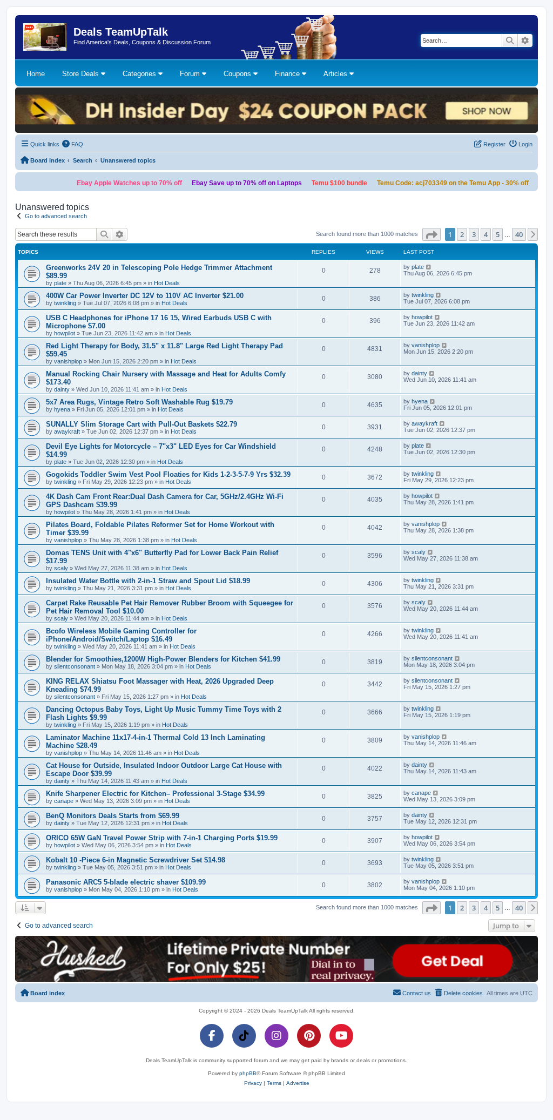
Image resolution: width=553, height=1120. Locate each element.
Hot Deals (167, 283)
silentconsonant (74, 666)
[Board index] (45, 37)
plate (60, 283)
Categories (140, 74)
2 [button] (462, 234)
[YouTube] (341, 1036)
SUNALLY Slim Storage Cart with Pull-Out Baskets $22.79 (141, 424)
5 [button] (498, 234)
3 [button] (474, 234)
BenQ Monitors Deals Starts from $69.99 (112, 816)
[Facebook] (212, 1036)
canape (63, 801)
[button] (431, 234)
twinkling (65, 303)
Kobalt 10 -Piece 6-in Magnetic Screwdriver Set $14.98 (135, 860)
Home (35, 74)
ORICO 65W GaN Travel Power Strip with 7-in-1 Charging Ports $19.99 (162, 838)
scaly (61, 568)
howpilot (64, 333)
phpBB (248, 1073)
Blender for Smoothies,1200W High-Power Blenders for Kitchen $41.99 (163, 659)
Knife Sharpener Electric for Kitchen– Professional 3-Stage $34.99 (155, 794)
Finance (288, 74)
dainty (62, 389)
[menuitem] (73, 144)
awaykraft (67, 431)
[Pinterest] (309, 1036)
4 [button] (486, 234)
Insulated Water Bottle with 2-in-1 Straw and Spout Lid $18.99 (148, 581)
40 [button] (519, 234)
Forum (191, 74)
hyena (62, 409)
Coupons (238, 74)
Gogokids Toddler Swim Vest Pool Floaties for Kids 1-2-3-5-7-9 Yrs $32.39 (168, 474)
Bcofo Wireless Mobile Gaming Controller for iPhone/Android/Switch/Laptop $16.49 (121, 635)
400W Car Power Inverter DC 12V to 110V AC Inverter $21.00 (145, 296)
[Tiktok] (244, 1036)
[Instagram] (276, 1036)
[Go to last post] (429, 267)
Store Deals (81, 74)
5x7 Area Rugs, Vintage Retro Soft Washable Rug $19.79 (139, 402)
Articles (336, 74)
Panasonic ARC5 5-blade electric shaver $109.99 (126, 882)
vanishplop (68, 361)
